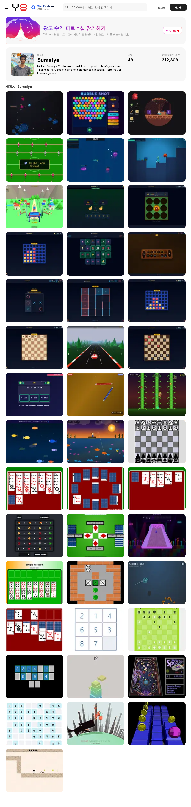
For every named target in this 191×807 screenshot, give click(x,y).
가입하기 (178, 7)
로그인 (162, 7)
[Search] (67, 7)
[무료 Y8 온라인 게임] (19, 7)
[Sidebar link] (6, 7)
